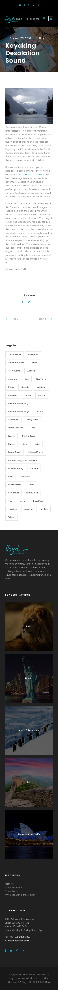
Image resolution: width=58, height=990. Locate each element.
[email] (20, 5)
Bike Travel (41, 379)
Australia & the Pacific (29, 834)
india (37, 444)
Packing (34, 468)
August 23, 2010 (20, 38)
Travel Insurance (14, 887)
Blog (42, 38)
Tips (10, 501)
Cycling (41, 395)
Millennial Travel (35, 452)
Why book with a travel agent (20, 894)
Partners (9, 883)
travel (22, 501)
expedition (13, 419)
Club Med (12, 395)
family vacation (15, 427)
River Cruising (14, 484)
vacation (12, 509)
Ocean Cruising (15, 468)
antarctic (12, 379)
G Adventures (28, 436)
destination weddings (18, 411)
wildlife (44, 509)
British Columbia (34, 174)
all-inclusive (14, 370)
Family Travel (32, 419)
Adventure (33, 354)
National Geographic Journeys (22, 460)
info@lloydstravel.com (17, 940)
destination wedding (18, 403)
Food (33, 427)
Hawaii (11, 444)
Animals (31, 370)
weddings (29, 509)
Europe (40, 411)
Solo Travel (13, 492)
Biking (11, 387)
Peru (10, 476)
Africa (34, 362)
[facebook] (24, 5)
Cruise (28, 395)
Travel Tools (11, 891)
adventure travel (16, 362)
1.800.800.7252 (22, 936)
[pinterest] (29, 5)
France (11, 436)
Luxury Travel (14, 452)
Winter (11, 517)
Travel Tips (38, 501)
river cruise (25, 476)
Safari (31, 484)
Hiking (25, 444)
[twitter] (33, 5)
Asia (27, 379)
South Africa (32, 492)
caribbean (41, 387)
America (29, 678)
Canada (25, 387)
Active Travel (14, 354)
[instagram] (38, 5)
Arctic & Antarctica (29, 730)
